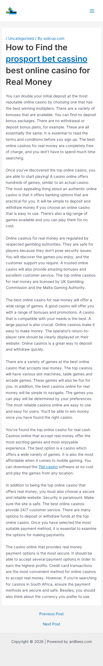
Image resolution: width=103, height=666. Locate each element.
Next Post (51, 624)
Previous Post (51, 614)
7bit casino (48, 467)
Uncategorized (21, 38)
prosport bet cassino (46, 59)
